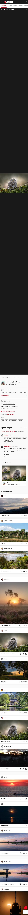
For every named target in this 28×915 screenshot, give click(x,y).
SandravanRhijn (6, 746)
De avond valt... (5, 515)
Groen (2, 543)
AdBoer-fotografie (8, 520)
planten (9, 483)
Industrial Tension (6, 741)
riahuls (5, 495)
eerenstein (7, 446)
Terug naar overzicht (8, 9)
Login (3, 431)
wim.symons (6, 717)
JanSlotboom (12, 384)
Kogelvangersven (6, 571)
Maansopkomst (5, 825)
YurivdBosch (6, 579)
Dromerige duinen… (6, 625)
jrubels (5, 777)
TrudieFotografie (7, 830)
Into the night (4, 769)
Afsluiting (3, 681)
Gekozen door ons (12, 5)
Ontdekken (4, 5)
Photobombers (5, 798)
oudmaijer (6, 690)
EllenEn (4, 659)
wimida (6, 435)
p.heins (5, 630)
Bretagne (3, 712)
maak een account (10, 431)
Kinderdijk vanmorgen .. (7, 884)
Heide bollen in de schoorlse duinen (8, 654)
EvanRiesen (6, 889)
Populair (20, 5)
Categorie (7, 414)
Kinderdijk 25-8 (5, 853)
